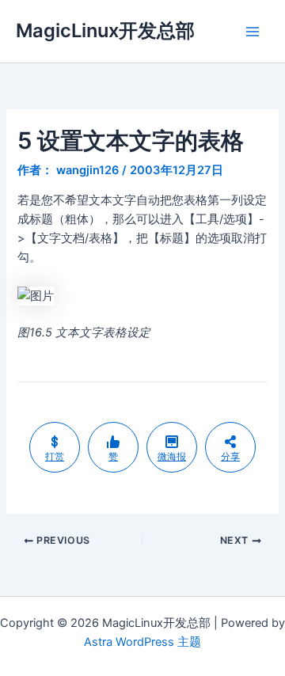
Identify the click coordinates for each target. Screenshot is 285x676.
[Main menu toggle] (252, 31)
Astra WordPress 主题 (142, 642)
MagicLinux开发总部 (105, 30)
